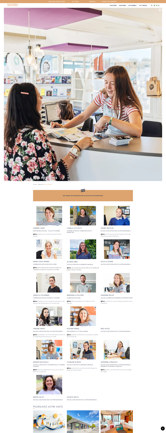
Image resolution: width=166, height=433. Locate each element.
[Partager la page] (160, 10)
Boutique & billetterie (57, 1)
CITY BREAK (143, 5)
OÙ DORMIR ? (132, 5)
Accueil (35, 184)
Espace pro (41, 184)
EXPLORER (113, 5)
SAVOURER (122, 5)
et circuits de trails (53, 303)
